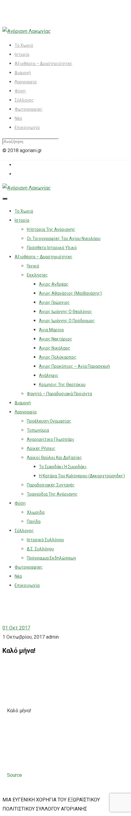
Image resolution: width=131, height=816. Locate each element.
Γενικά (33, 265)
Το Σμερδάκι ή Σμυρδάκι (63, 466)
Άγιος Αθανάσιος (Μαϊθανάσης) (70, 293)
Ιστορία (22, 54)
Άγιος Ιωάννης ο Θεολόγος (65, 311)
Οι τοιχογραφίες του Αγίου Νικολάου (64, 238)
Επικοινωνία (27, 127)
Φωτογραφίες (29, 109)
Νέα (18, 118)
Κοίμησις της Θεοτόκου (62, 384)
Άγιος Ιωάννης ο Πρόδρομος (67, 320)
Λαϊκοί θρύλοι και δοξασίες (54, 457)
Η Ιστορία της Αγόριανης (51, 229)
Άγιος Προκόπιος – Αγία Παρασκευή (74, 366)
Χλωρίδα (35, 512)
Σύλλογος (24, 100)
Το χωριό (24, 45)
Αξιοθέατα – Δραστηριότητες (44, 63)
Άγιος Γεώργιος (54, 302)
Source (14, 775)
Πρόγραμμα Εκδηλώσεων (51, 558)
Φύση (20, 91)
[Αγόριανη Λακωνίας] (26, 31)
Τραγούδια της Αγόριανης (52, 494)
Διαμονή (23, 72)
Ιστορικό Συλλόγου (45, 539)
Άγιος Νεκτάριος (55, 339)
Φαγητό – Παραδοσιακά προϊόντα (59, 393)
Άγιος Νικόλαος (54, 348)
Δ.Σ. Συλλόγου (40, 548)
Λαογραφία (26, 81)
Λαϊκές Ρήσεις (41, 448)
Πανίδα (34, 521)
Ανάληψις (48, 375)
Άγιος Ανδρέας (54, 284)
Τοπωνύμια (38, 430)
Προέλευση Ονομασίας (49, 421)
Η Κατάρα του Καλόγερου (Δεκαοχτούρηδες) (82, 475)
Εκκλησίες (37, 275)
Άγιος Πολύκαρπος (57, 357)
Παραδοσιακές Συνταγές (51, 485)
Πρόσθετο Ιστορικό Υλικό (52, 247)
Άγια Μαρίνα (51, 329)
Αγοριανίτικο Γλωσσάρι (50, 439)
